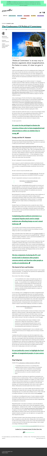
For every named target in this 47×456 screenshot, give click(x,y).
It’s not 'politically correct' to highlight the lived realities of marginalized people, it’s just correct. (28, 352)
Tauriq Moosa (5, 37)
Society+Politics (12, 15)
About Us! (5, 15)
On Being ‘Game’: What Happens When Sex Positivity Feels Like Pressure (34, 437)
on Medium (25, 5)
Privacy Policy (5, 452)
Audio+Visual (23, 18)
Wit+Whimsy (33, 15)
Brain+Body (19, 15)
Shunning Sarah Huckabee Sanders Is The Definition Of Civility (28, 306)
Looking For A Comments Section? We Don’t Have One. (28, 429)
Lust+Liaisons (27, 15)
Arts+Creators (40, 15)
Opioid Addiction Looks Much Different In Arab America (12, 437)
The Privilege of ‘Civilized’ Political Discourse (29, 180)
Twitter (40, 12)
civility (3, 45)
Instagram (44, 12)
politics (3, 47)
